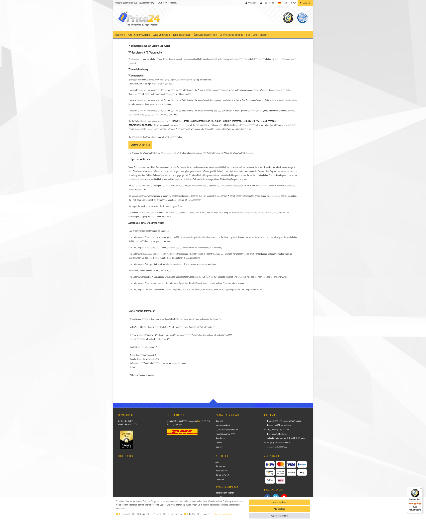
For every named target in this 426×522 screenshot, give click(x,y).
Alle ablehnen (279, 508)
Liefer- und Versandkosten (226, 429)
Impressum (220, 479)
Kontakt (218, 446)
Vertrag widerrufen (140, 145)
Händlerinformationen (224, 492)
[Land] (279, 3)
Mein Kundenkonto (223, 425)
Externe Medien (175, 514)
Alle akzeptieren (279, 502)
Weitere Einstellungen (223, 514)
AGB (217, 461)
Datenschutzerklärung (219, 504)
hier (198, 420)
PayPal (192, 514)
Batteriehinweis (222, 474)
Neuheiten (119, 34)
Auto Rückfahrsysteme (139, 34)
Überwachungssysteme (205, 34)
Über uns (219, 420)
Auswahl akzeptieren (279, 515)
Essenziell (125, 514)
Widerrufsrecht (221, 470)
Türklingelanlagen (181, 34)
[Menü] (421, 489)
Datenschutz (220, 466)
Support (218, 442)
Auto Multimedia (161, 34)
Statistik (141, 514)
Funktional (207, 514)
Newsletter (220, 438)
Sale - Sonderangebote (257, 34)
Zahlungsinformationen (225, 433)
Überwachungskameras (231, 34)
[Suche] (286, 3)
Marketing (156, 514)
